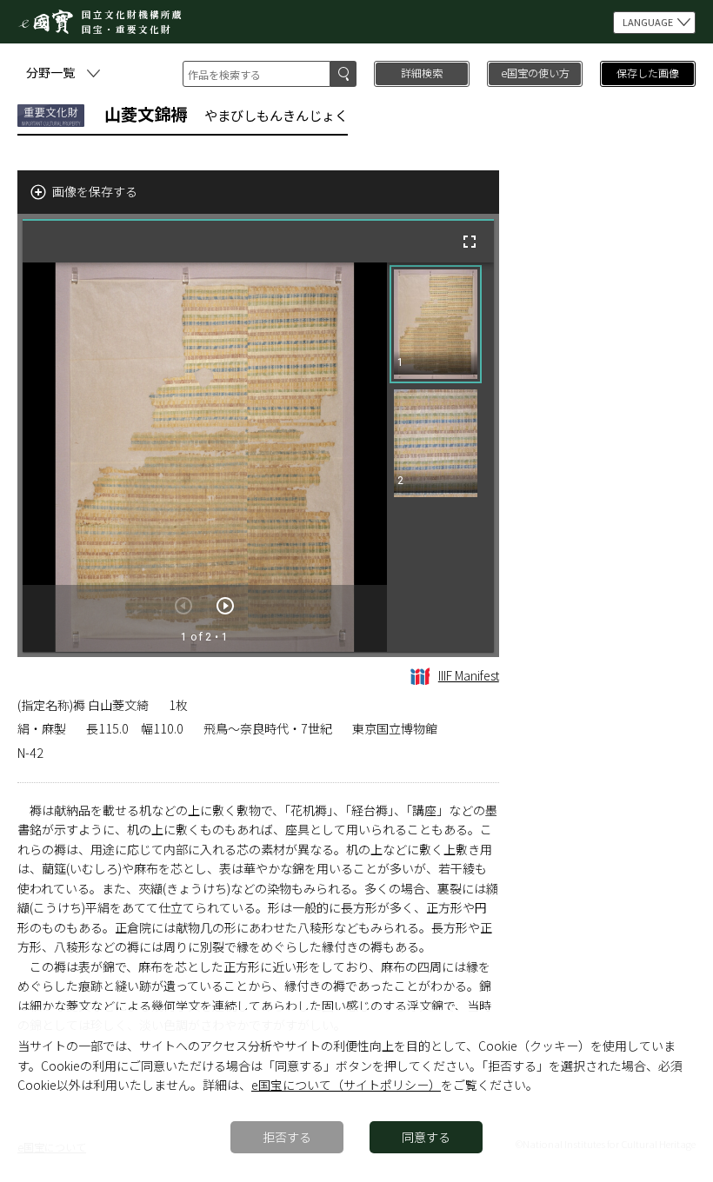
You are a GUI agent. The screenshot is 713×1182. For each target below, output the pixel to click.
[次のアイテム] (225, 606)
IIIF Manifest (468, 675)
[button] (435, 324)
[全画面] (469, 241)
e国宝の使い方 (535, 72)
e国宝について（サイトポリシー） (346, 1084)
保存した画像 (647, 72)
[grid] (440, 457)
